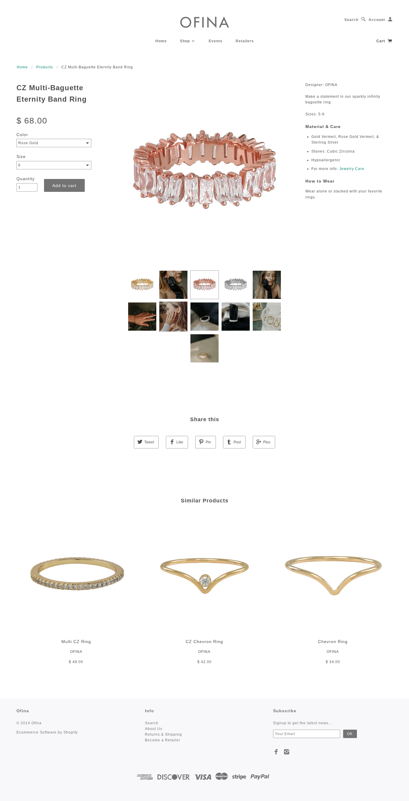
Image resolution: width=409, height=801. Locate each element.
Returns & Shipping (163, 734)
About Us (153, 729)
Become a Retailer (162, 740)
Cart (381, 41)
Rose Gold (28, 143)
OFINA (76, 652)
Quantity (25, 178)
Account (377, 20)
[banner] (204, 21)
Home (161, 41)
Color (22, 134)
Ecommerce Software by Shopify (47, 732)
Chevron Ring (333, 641)
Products (44, 67)
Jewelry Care (351, 169)
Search (351, 20)
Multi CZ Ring (76, 641)
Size (21, 156)
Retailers (245, 41)
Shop (185, 41)
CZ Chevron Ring (204, 641)
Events (215, 41)
